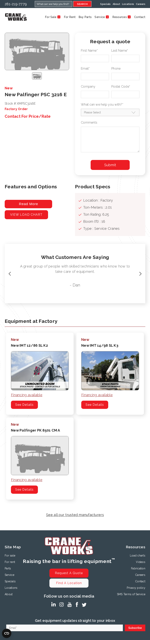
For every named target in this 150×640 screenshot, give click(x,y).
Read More (28, 204)
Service (100, 17)
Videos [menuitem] (140, 562)
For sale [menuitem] (10, 555)
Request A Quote (69, 573)
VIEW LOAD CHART (26, 214)
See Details (24, 405)
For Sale (50, 17)
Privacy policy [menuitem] (136, 587)
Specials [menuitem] (105, 4)
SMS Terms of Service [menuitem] (131, 594)
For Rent (70, 17)
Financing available (26, 395)
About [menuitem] (116, 4)
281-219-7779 (16, 4)
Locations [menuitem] (128, 4)
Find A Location (69, 583)
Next (140, 273)
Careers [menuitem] (140, 4)
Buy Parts (85, 17)
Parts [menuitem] (8, 568)
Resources (119, 17)
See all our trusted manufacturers (75, 515)
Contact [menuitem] (140, 581)
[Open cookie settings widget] (6, 633)
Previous (9, 273)
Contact (139, 17)
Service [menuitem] (9, 574)
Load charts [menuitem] (137, 555)
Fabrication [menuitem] (138, 568)
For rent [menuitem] (10, 562)
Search (82, 3)
